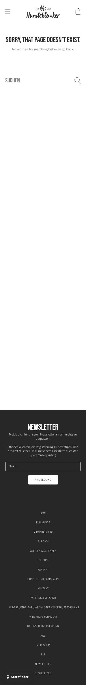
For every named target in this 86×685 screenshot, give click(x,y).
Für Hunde (43, 522)
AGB (43, 636)
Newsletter (43, 664)
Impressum (43, 645)
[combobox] (43, 80)
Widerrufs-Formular (43, 617)
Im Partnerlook (43, 532)
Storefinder (43, 673)
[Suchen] (77, 80)
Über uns (43, 560)
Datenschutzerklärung (43, 626)
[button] (8, 11)
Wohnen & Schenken (43, 551)
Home (43, 513)
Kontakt (43, 570)
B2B (43, 655)
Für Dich (43, 541)
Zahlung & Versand (43, 598)
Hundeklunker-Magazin (43, 579)
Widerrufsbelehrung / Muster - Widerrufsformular (44, 607)
